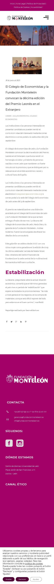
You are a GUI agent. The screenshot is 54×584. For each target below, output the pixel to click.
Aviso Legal (21, 4)
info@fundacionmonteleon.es (26, 421)
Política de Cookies (22, 7)
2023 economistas (20, 116)
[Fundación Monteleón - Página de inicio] (19, 17)
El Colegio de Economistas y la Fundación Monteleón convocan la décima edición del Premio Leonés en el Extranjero (27, 98)
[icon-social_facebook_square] (9, 443)
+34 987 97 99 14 (21, 412)
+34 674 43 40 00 (39, 412)
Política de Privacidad (36, 4)
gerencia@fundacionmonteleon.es (29, 417)
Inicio (12, 4)
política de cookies (34, 563)
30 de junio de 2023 (12, 80)
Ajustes (36, 579)
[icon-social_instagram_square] (19, 443)
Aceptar (9, 579)
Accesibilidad (36, 7)
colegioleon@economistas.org (29, 194)
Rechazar (22, 579)
